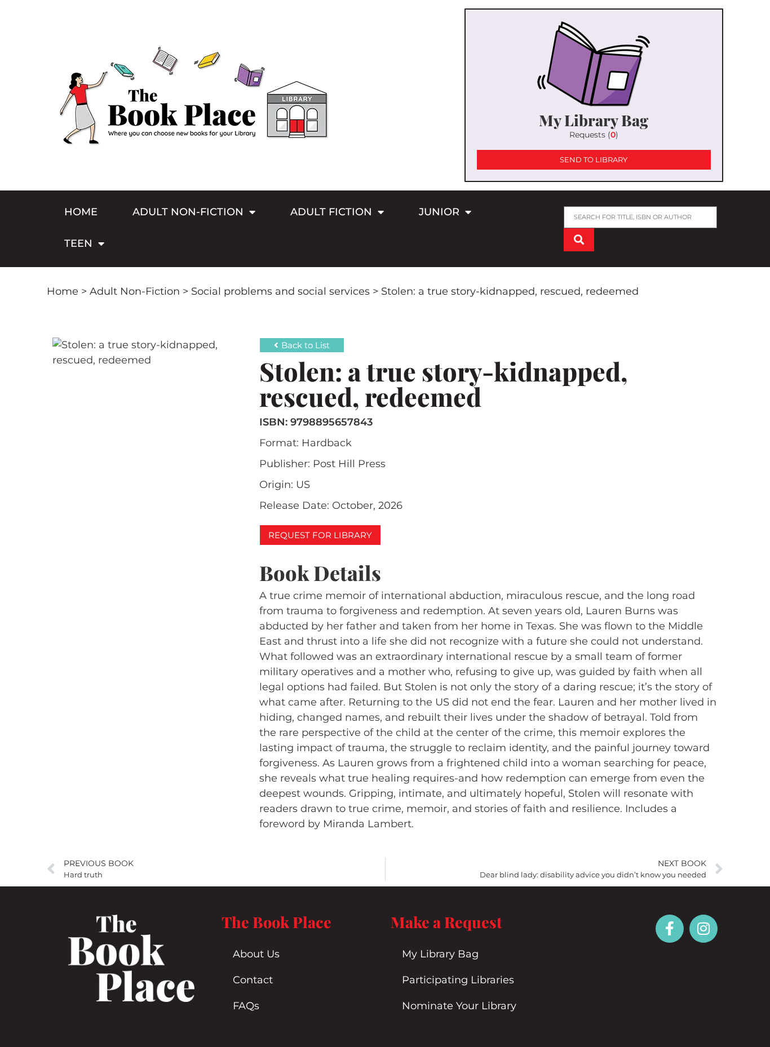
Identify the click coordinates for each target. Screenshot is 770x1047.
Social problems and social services (280, 291)
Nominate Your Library (459, 1006)
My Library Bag (440, 954)
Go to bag (594, 95)
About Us (256, 954)
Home (81, 212)
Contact (253, 980)
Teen (78, 243)
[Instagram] (703, 929)
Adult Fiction (331, 212)
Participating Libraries (458, 980)
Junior (439, 212)
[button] (320, 535)
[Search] (579, 239)
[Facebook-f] (670, 929)
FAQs (246, 1006)
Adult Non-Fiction (188, 212)
